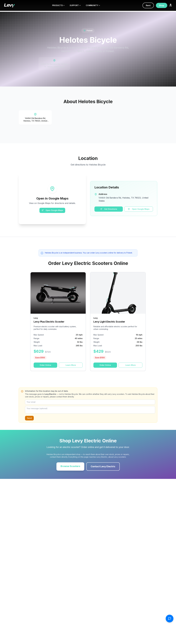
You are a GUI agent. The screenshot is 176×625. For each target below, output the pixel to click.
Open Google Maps (54, 210)
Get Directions (110, 209)
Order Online (45, 365)
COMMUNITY (92, 5)
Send (29, 418)
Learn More (71, 365)
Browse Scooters (70, 466)
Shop (161, 5)
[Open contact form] (169, 618)
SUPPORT (74, 5)
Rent (148, 5)
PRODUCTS (57, 5)
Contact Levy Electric (103, 466)
